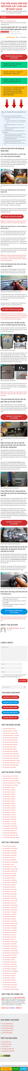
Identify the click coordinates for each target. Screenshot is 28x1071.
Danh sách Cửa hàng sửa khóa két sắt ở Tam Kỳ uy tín (15, 144)
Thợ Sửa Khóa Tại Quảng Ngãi (10, 950)
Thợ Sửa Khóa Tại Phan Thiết (10, 941)
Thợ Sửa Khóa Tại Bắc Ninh (9, 855)
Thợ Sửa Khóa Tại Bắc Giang (10, 909)
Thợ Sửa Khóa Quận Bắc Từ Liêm (11, 762)
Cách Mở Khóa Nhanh (7, 1032)
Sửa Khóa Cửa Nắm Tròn (8, 1048)
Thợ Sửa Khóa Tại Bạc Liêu (9, 987)
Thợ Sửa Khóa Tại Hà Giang (9, 982)
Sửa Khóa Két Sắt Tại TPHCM (10, 776)
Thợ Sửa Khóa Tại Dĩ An (9, 959)
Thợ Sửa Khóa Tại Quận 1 (9, 787)
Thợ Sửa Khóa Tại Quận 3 (9, 792)
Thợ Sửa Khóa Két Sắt (7, 1023)
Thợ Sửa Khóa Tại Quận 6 (9, 799)
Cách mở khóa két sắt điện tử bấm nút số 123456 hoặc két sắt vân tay (15, 128)
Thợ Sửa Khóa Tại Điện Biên (10, 894)
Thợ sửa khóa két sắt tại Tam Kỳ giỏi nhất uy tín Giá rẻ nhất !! (13, 131)
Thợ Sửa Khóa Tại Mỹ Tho (9, 916)
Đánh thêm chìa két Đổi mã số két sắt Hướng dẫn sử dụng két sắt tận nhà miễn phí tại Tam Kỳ (15, 141)
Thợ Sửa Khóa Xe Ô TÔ (7, 1030)
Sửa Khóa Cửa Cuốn (7, 1044)
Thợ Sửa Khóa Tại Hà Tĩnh (9, 903)
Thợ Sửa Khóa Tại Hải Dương (10, 900)
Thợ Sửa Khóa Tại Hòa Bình (9, 930)
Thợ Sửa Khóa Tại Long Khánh (10, 862)
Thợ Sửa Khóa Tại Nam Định (10, 948)
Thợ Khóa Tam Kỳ (18, 33)
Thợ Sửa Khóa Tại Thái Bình (9, 968)
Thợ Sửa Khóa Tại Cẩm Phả (10, 921)
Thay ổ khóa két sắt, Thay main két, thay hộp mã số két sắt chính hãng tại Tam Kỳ (15, 138)
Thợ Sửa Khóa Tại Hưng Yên (10, 932)
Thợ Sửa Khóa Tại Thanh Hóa (10, 907)
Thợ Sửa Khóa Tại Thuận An (10, 914)
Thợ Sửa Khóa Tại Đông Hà (9, 896)
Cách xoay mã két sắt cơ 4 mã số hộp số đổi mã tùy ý (16, 122)
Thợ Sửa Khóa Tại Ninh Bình (10, 944)
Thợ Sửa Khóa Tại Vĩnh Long (10, 871)
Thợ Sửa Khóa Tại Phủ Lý (9, 939)
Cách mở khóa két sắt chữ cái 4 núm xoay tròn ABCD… (14, 125)
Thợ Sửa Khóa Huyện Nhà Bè (10, 833)
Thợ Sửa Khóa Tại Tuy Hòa (9, 973)
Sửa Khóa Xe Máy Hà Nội (9, 728)
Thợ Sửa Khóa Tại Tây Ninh (9, 875)
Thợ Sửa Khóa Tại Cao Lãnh (10, 889)
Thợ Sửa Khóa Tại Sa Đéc (9, 884)
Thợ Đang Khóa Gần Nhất (8, 1051)
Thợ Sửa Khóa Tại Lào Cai (9, 934)
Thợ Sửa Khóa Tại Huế (8, 864)
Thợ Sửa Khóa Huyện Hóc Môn (10, 835)
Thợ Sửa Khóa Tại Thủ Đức (9, 821)
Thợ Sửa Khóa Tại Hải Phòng (10, 848)
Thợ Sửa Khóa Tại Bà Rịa (9, 878)
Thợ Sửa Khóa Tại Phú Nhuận (10, 826)
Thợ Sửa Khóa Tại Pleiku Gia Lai (11, 953)
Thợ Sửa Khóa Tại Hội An (9, 978)
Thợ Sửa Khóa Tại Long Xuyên (10, 869)
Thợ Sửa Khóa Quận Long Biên (10, 751)
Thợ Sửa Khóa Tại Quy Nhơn (10, 962)
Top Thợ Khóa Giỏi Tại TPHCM (10, 785)
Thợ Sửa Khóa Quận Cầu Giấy (10, 742)
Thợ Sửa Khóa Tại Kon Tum (9, 937)
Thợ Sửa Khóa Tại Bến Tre (9, 887)
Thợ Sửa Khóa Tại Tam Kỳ (9, 980)
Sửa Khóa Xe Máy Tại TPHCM (10, 778)
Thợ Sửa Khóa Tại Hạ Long (9, 866)
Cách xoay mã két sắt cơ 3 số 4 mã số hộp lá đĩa (16, 120)
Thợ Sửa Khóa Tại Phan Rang (10, 946)
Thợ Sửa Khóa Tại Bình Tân (9, 819)
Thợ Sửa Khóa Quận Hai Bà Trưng (11, 756)
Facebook (23, 1069)
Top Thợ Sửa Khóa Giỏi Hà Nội (10, 737)
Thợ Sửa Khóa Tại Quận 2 (9, 789)
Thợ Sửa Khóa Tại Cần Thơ (9, 846)
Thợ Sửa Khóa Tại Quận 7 (9, 801)
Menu (4, 17)
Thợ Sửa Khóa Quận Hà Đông (10, 740)
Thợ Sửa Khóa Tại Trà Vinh (9, 891)
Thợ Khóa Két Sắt (5, 31)
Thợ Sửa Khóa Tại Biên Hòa (9, 860)
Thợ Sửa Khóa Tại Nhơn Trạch (10, 923)
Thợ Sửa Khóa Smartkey (8, 1026)
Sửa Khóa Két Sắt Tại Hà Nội (10, 731)
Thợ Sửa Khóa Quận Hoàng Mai (10, 758)
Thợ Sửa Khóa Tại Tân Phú (9, 817)
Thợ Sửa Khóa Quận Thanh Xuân (11, 753)
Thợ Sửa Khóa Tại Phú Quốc (10, 955)
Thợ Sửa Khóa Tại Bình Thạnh (10, 828)
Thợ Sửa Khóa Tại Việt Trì (9, 975)
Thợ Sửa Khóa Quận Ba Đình (10, 749)
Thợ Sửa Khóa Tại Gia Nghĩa (10, 928)
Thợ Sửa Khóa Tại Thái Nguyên (10, 971)
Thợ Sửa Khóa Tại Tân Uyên (9, 912)
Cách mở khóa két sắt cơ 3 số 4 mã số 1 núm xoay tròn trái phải (15, 118)
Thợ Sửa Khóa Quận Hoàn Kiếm (10, 765)
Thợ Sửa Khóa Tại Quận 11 (9, 810)
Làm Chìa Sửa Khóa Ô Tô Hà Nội (11, 735)
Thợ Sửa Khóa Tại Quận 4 (9, 794)
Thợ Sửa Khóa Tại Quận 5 (9, 796)
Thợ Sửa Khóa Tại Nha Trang (10, 898)
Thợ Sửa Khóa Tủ (6, 1046)
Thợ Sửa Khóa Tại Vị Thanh (9, 873)
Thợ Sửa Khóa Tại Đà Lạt (9, 857)
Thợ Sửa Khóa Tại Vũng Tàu (10, 853)
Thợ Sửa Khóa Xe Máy (7, 1028)
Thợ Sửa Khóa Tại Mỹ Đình (9, 767)
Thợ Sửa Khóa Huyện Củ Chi (10, 830)
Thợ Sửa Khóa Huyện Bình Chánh (11, 837)
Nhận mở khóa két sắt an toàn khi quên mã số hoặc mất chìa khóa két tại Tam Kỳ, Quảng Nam (15, 135)
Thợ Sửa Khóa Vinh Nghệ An (10, 957)
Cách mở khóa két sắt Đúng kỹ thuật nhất (12, 116)
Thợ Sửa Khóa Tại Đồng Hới (10, 925)
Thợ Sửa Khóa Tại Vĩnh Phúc (10, 880)
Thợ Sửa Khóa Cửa (6, 1042)
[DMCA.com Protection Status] (5, 1056)
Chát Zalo (15, 1069)
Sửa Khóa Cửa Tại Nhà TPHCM (10, 780)
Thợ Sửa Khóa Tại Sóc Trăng (10, 966)
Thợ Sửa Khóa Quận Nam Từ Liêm (11, 760)
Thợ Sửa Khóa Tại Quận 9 (9, 805)
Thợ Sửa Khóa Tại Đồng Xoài (10, 882)
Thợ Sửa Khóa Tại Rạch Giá (9, 964)
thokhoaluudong (13, 628)
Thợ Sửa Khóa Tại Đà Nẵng (9, 850)
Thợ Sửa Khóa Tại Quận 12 (9, 812)
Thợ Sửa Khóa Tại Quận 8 (9, 803)
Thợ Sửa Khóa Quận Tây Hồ (9, 747)
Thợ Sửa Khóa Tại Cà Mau (9, 919)
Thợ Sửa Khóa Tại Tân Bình (9, 823)
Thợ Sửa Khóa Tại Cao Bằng (10, 984)
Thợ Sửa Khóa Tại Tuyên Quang (10, 989)
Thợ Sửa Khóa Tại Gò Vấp (9, 814)
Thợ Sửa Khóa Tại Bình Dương (10, 905)
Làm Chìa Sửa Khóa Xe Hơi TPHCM (11, 783)
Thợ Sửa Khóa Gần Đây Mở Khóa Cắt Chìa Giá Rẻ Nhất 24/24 (14, 6)
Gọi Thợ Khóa (6, 1069)
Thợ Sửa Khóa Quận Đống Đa (10, 744)
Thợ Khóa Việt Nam (6, 33)
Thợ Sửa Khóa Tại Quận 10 (9, 808)
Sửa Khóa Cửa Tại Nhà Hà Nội (10, 733)
